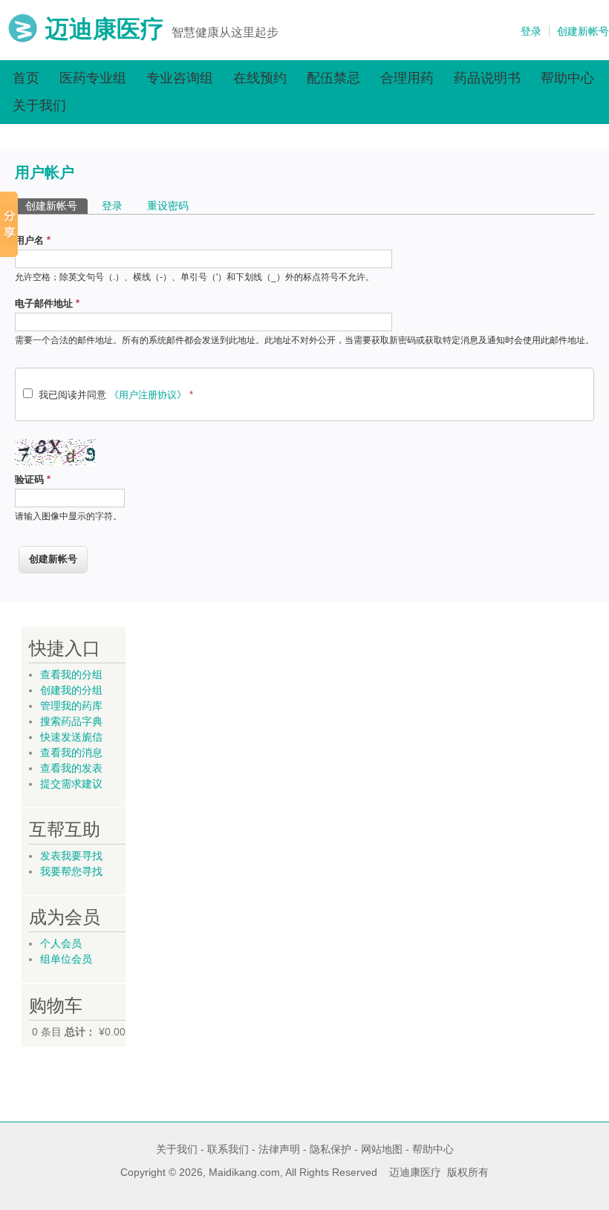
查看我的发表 (71, 768)
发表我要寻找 (71, 856)
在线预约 (260, 78)
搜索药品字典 (71, 721)
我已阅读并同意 (116, 394)
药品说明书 (487, 78)
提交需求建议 (71, 784)
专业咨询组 (179, 78)
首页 (26, 78)
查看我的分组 (71, 674)
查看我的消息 (71, 752)
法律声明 (279, 1149)
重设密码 (168, 206)
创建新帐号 (583, 31)
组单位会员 (66, 959)
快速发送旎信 (71, 737)
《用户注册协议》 (147, 394)
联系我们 (228, 1149)
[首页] (22, 39)
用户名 (33, 240)
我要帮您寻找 (71, 871)
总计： (80, 1032)
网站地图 (382, 1149)
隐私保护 (330, 1149)
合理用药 (407, 78)
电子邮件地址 (47, 303)
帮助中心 (567, 78)
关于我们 (39, 105)
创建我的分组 (71, 690)
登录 (531, 31)
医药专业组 (92, 78)
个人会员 (61, 943)
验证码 (33, 479)
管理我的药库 (71, 706)
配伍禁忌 (333, 78)
